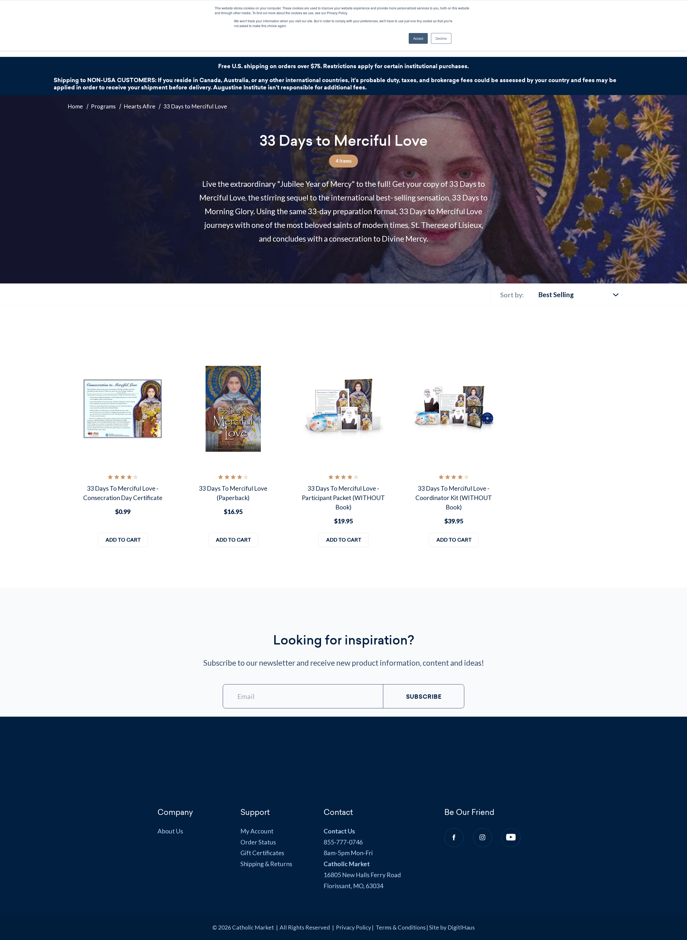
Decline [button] (441, 38)
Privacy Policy (353, 927)
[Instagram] (482, 837)
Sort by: (512, 295)
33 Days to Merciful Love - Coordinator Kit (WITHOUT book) (453, 497)
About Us (170, 831)
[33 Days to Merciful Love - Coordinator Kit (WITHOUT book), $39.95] (453, 409)
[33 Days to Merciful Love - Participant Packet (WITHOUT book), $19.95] (343, 409)
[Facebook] (453, 837)
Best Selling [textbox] (556, 294)
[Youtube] (511, 837)
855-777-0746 (343, 842)
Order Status (258, 842)
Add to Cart (122, 540)
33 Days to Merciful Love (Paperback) (233, 492)
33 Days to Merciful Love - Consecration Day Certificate (122, 492)
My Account (256, 831)
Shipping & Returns (266, 864)
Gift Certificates (262, 853)
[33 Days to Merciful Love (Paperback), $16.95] (233, 409)
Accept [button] (418, 38)
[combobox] (578, 292)
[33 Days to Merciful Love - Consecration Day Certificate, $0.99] (122, 409)
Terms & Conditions (401, 927)
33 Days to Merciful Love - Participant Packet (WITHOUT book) (343, 497)
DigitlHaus (461, 927)
